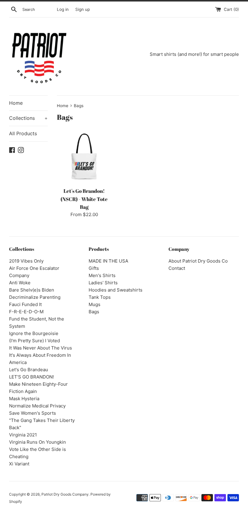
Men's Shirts (102, 275)
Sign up (82, 9)
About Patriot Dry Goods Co (198, 261)
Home (16, 103)
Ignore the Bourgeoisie (33, 333)
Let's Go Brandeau (28, 369)
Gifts (94, 268)
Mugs (94, 304)
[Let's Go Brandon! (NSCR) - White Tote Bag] (84, 156)
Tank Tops (100, 297)
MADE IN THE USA (108, 261)
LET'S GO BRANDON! (31, 377)
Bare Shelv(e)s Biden (31, 290)
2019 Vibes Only (26, 261)
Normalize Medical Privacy (37, 406)
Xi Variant (19, 464)
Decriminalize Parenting (34, 297)
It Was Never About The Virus (40, 348)
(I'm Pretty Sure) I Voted (34, 340)
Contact (176, 268)
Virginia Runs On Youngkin (37, 442)
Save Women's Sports (32, 413)
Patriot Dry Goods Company (65, 494)
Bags (94, 311)
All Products (23, 133)
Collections (28, 118)
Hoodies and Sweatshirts (115, 290)
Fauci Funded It (25, 304)
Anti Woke (20, 283)
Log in (63, 9)
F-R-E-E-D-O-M (26, 311)
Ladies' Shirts (103, 283)
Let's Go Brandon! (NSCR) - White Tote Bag (84, 199)
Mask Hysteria (24, 398)
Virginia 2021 (23, 435)
